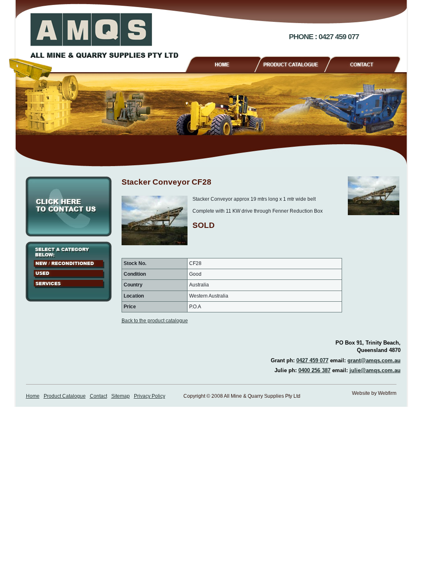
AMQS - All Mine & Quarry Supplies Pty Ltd (104, 35)
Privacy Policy (149, 396)
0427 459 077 (312, 360)
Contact (366, 63)
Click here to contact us (69, 206)
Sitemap (120, 396)
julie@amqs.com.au (375, 370)
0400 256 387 (314, 370)
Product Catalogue (296, 63)
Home (222, 63)
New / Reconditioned (69, 264)
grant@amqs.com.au (374, 360)
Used (69, 274)
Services (69, 284)
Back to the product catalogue (155, 321)
